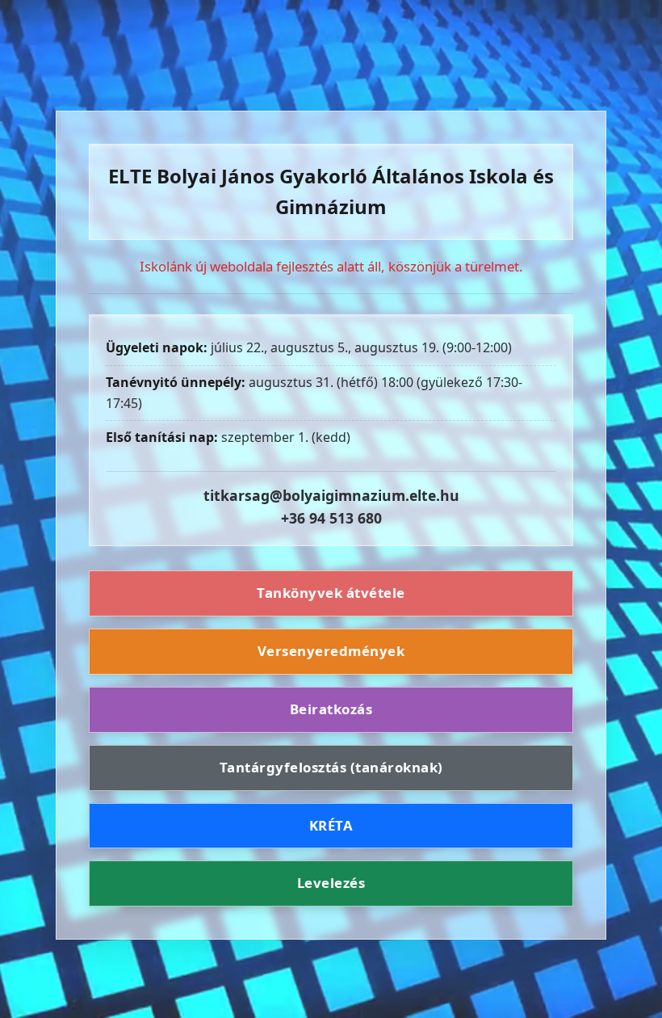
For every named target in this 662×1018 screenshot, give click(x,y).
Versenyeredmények (331, 651)
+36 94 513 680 (331, 518)
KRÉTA (331, 825)
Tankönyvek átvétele (331, 592)
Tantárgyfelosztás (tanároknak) (331, 767)
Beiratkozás (331, 709)
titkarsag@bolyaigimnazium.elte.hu (331, 495)
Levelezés (331, 882)
